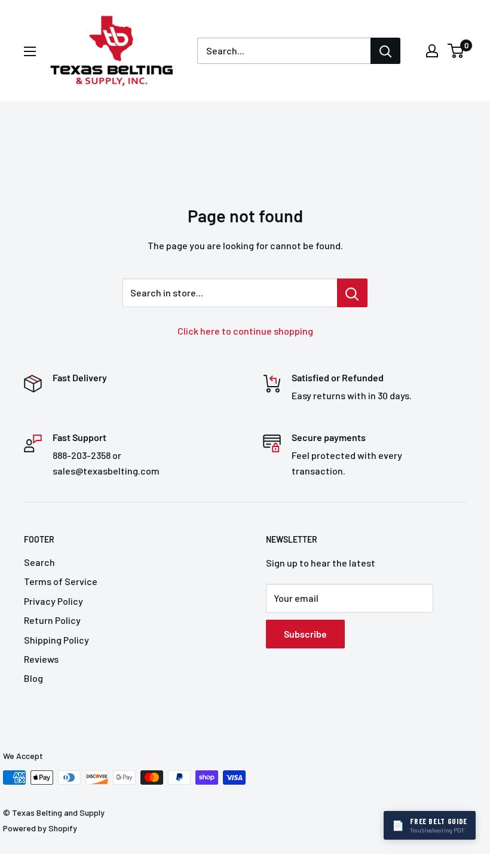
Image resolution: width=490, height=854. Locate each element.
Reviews (41, 659)
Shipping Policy (56, 639)
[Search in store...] (352, 292)
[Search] (385, 51)
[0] (456, 51)
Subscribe (305, 633)
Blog (33, 678)
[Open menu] (30, 51)
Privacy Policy (53, 601)
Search (39, 562)
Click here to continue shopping (245, 330)
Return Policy (52, 620)
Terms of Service (60, 581)
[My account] (432, 50)
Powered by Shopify (40, 828)
